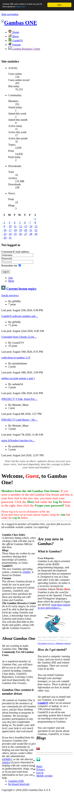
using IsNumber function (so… (18, 440)
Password (6, 258)
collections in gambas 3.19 (15, 357)
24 (10, 233)
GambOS (43, 702)
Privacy (40, 769)
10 (10, 226)
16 (5, 230)
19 (20, 230)
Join (10, 277)
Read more (20, 6)
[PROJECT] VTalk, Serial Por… (19, 399)
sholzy (6, 762)
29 (36, 233)
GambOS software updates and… (19, 316)
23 (5, 233)
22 (36, 230)
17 (10, 230)
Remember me (9, 265)
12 (20, 226)
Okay (59, 4)
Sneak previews (10, 295)
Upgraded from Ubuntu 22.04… (19, 336)
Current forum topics (21, 288)
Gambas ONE (16, 781)
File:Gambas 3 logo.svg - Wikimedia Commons (54, 643)
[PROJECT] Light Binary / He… (19, 419)
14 (30, 226)
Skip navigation (9, 14)
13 (25, 226)
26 (20, 233)
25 (15, 233)
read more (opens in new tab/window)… (54, 606)
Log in (39, 772)
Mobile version (44, 775)
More (11, 280)
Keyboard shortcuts (18, 784)
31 (10, 237)
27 (25, 233)
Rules (39, 766)
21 (30, 230)
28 (30, 233)
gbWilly (26, 572)
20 (25, 230)
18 (15, 230)
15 (36, 226)
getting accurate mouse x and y (18, 378)
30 (5, 237)
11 (15, 226)
